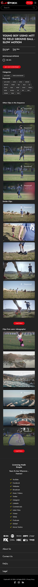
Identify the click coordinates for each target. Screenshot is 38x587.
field (19, 84)
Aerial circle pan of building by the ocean (16, 364)
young (12, 93)
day (29, 84)
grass (11, 87)
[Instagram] (19, 582)
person (30, 87)
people (23, 87)
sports (17, 87)
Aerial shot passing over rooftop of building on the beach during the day (16, 422)
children (6, 93)
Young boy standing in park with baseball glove (16, 176)
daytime (5, 87)
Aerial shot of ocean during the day (16, 402)
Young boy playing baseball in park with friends (16, 138)
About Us (7, 549)
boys (23, 90)
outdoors (6, 84)
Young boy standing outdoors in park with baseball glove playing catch (16, 195)
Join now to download (11, 67)
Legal (5, 571)
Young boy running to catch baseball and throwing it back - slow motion (16, 118)
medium (5, 90)
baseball (12, 90)
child (28, 90)
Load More (19, 323)
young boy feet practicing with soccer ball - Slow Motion (16, 256)
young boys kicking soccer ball (16, 217)
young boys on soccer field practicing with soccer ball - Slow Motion (16, 275)
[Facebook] (15, 582)
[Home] (9, 2)
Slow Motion (7, 75)
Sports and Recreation (18, 75)
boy (18, 90)
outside (13, 84)
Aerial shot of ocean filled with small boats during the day (16, 383)
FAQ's (5, 564)
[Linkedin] (23, 582)
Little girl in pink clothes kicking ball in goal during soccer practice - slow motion (16, 441)
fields (24, 84)
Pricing (29, 3)
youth (18, 93)
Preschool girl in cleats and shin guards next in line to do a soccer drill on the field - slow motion (16, 345)
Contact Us (7, 556)
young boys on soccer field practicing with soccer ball (16, 236)
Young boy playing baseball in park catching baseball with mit (16, 157)
